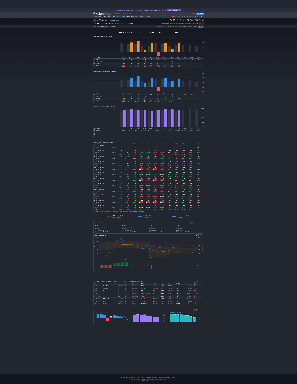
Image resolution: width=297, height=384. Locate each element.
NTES (115, 281)
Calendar (147, 16)
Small (193, 23)
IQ (110, 281)
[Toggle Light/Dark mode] (187, 13)
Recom (188, 298)
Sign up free (200, 13)
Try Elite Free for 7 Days (173, 10)
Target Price (190, 300)
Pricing (196, 16)
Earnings (134, 303)
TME (102, 281)
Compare (102, 23)
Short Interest (109, 23)
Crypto (137, 16)
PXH (145, 281)
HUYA (106, 281)
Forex (132, 16)
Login (193, 13)
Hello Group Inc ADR (112, 21)
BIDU (109, 281)
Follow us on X (155, 377)
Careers (133, 377)
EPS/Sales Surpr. (136, 304)
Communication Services (167, 23)
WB (97, 281)
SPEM (139, 281)
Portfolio (142, 16)
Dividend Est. (97, 295)
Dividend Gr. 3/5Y (98, 300)
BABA (117, 281)
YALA (113, 281)
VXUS (125, 281)
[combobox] (126, 13)
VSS (137, 281)
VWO (127, 281)
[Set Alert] (200, 23)
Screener (100, 16)
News (114, 16)
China (189, 23)
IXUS (142, 281)
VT (143, 281)
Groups (118, 16)
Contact (138, 377)
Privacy (149, 377)
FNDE (135, 281)
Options (123, 23)
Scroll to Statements (198, 281)
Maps (105, 16)
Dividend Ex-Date (98, 298)
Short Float (170, 287)
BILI (104, 281)
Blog (142, 377)
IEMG (130, 281)
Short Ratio (170, 288)
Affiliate (123, 377)
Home (95, 16)
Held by (121, 281)
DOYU (99, 281)
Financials (117, 23)
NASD (196, 23)
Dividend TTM (97, 296)
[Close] (295, 10)
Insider (123, 16)
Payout (95, 301)
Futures (128, 16)
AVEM (132, 281)
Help (201, 16)
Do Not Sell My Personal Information (167, 377)
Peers (94, 281)
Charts (109, 16)
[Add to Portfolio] (202, 23)
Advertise (128, 377)
